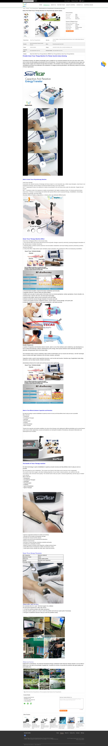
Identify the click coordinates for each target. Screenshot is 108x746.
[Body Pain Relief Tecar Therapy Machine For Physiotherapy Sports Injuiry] (26, 21)
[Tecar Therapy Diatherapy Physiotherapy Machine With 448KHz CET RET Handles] (45, 720)
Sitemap (82, 732)
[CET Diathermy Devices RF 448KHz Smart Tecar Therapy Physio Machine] (80, 720)
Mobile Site (26, 742)
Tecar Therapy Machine (34, 8)
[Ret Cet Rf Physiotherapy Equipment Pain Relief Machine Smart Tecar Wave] (36, 720)
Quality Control (70, 4)
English (82, 1)
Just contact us (38, 744)
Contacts (78, 732)
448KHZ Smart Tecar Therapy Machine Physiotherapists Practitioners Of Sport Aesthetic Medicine (71, 726)
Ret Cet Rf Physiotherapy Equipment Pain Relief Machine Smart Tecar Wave (36, 726)
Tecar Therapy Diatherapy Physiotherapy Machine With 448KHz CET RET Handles (45, 726)
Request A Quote (75, 1)
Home (40, 4)
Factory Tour (61, 4)
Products (46, 4)
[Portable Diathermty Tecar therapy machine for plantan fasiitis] (47, 24)
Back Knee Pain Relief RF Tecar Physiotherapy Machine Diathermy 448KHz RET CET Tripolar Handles (63, 726)
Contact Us (80, 4)
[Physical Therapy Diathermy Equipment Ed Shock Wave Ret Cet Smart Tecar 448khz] (27, 720)
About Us (53, 4)
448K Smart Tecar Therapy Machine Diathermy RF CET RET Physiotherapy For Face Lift (54, 726)
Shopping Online (88, 4)
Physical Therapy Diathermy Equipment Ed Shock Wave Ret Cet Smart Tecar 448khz (27, 725)
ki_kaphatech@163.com (79, 740)
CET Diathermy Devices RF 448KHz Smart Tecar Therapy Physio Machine (80, 725)
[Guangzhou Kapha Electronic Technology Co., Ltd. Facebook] (25, 735)
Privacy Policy (26, 738)
